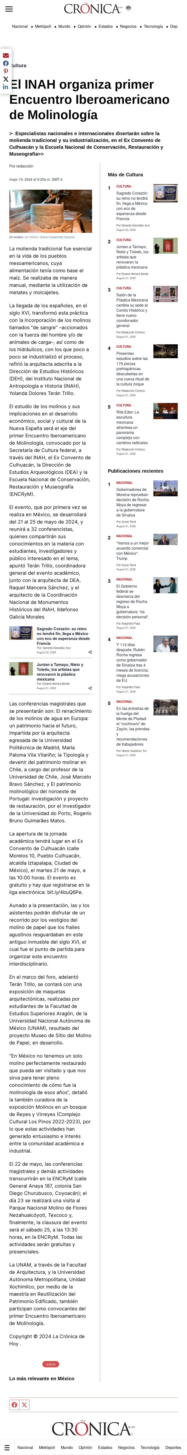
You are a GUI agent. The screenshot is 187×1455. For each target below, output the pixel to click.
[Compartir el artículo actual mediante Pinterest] (6, 71)
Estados (105, 1447)
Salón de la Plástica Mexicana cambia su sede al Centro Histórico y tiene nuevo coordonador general (132, 310)
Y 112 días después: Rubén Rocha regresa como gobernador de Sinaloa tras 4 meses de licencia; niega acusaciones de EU (132, 662)
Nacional (25, 1447)
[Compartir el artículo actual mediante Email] (6, 55)
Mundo (67, 1447)
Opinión (85, 1447)
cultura (50, 1364)
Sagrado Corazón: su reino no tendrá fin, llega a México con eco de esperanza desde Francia (63, 636)
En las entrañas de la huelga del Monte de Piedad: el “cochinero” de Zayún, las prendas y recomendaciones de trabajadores (133, 726)
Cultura (17, 65)
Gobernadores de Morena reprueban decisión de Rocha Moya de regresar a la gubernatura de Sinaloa (132, 502)
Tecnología (149, 1447)
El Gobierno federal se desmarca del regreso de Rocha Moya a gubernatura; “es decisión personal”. (132, 601)
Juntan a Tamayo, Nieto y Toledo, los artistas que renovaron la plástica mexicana (60, 672)
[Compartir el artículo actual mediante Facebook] (6, 63)
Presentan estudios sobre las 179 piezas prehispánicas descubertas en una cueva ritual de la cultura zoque (132, 368)
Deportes (173, 1447)
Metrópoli (47, 1447)
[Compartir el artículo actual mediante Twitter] (6, 79)
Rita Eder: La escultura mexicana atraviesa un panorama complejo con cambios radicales (132, 427)
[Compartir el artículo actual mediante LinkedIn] (6, 87)
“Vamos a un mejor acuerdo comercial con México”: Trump (132, 550)
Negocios (126, 1447)
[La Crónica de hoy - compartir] (90, 652)
